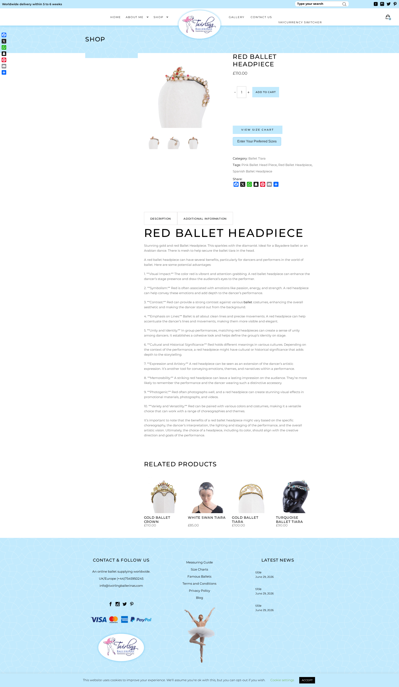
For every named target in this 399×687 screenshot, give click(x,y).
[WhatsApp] (249, 184)
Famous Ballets (199, 576)
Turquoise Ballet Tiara (289, 520)
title (258, 572)
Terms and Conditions (199, 583)
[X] (242, 184)
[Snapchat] (256, 184)
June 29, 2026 (264, 576)
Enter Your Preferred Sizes (257, 141)
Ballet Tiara (257, 158)
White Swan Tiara (206, 518)
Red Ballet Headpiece (295, 165)
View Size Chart (257, 129)
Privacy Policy (199, 591)
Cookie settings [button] (282, 680)
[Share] (276, 184)
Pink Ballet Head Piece (259, 165)
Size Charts (199, 569)
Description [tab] (160, 218)
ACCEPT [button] (307, 680)
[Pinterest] (262, 184)
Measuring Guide (199, 562)
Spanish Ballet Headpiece (252, 171)
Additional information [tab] (205, 218)
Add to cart (266, 92)
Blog (199, 598)
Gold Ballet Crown (157, 520)
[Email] (269, 184)
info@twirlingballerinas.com (121, 586)
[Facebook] (236, 184)
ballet (248, 302)
